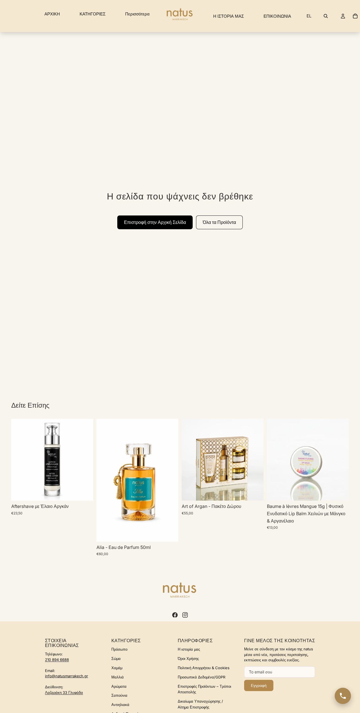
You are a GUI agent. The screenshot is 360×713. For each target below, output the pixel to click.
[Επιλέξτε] (84, 492)
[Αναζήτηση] (326, 16)
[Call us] (343, 696)
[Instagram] (185, 615)
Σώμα (116, 658)
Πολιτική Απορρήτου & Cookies (204, 668)
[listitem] (137, 14)
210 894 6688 (57, 659)
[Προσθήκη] (170, 533)
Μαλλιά (117, 677)
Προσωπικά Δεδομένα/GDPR (201, 677)
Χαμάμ (116, 668)
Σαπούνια (119, 695)
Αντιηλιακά (120, 704)
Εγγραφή (259, 685)
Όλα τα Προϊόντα (219, 222)
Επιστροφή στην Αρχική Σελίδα (155, 222)
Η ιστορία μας (189, 649)
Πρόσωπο (119, 649)
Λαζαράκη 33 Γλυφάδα (64, 692)
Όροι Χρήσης (188, 658)
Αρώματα (119, 686)
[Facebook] (175, 615)
